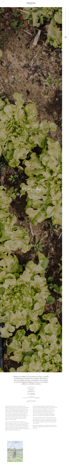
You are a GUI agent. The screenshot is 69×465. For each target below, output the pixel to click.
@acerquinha (33, 393)
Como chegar (31, 389)
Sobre (65, 9)
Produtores (65, 13)
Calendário (65, 21)
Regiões (65, 31)
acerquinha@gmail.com (31, 391)
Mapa (65, 17)
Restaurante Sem (37, 397)
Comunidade (65, 26)
